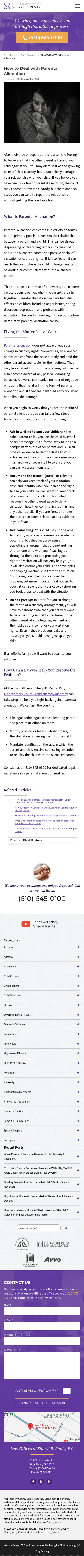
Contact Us (17, 1282)
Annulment (10, 966)
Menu (77, 6)
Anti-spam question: (32, 1391)
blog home (9, 55)
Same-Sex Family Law (16, 1120)
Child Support (11, 985)
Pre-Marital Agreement (17, 1101)
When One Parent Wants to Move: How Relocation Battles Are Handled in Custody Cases (44, 822)
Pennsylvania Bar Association (22, 1244)
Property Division (13, 1111)
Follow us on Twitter (41, 1482)
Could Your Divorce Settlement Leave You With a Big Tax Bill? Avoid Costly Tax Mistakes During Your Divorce (38, 1170)
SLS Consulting (68, 1545)
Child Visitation (12, 995)
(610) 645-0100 (45, 37)
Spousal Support (13, 1130)
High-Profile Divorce (15, 1063)
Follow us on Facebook (33, 1482)
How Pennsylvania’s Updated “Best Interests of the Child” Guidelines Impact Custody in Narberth (43, 801)
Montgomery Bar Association (30, 1260)
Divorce (8, 1005)
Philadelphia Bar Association (53, 1244)
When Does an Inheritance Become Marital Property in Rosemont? (34, 1156)
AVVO (52, 1260)
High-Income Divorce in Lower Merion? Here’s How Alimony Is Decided (38, 1198)
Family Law (10, 1034)
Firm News (10, 1043)
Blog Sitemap (43, 1551)
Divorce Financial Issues (17, 1014)
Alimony (8, 956)
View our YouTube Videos (49, 1482)
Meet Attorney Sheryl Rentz (45, 924)
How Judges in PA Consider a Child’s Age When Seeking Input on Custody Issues (46, 809)
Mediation (9, 1072)
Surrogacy (9, 1140)
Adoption (9, 947)
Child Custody (28, 55)
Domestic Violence (14, 1024)
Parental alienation (17, 345)
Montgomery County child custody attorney (36, 694)
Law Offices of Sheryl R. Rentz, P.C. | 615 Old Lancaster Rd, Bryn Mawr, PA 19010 (42, 1427)
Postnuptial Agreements (17, 1091)
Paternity (9, 1082)
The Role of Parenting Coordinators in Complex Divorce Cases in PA (47, 815)
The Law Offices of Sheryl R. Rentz (22, 6)
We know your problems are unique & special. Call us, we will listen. (42, 893)
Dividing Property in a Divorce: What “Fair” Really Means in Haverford (37, 1184)
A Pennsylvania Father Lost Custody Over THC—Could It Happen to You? (46, 830)
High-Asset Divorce (15, 1053)
